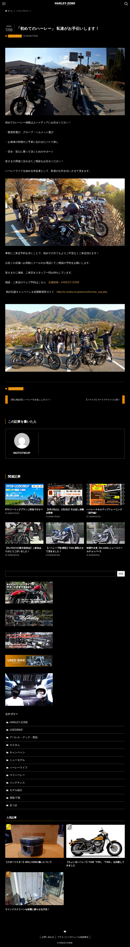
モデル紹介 (16, 790)
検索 (121, 573)
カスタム (15, 745)
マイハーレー (17, 775)
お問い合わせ (48, 937)
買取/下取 (15, 797)
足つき (13, 805)
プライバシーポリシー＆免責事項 (72, 937)
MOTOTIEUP (21, 452)
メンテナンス (17, 782)
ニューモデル (17, 760)
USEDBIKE (16, 729)
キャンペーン (17, 752)
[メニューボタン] (4, 4)
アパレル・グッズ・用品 (24, 737)
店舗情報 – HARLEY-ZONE (62, 282)
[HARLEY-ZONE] (65, 4)
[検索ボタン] (126, 4)
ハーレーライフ (15, 36)
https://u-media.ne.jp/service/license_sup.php (82, 292)
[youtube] (65, 931)
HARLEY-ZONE (19, 722)
